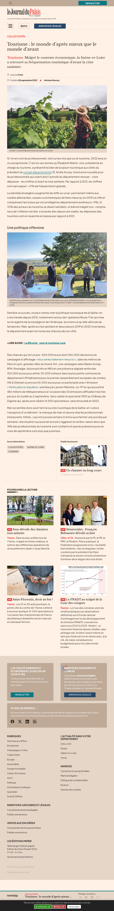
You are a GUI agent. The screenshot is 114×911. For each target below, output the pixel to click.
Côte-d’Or (66, 743)
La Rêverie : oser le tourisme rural (44, 343)
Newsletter (93, 3)
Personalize (74, 907)
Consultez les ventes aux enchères (24, 827)
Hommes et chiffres (17, 741)
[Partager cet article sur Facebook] (86, 897)
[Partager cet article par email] (98, 897)
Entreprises (13, 745)
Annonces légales (80, 694)
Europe (11, 759)
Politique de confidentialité (74, 780)
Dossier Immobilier (16, 768)
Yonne (64, 757)
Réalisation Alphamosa (18, 872)
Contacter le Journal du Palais (75, 771)
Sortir (10, 777)
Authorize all (43, 906)
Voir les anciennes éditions (20, 856)
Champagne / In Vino (17, 750)
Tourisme (13, 451)
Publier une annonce (17, 814)
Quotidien (12, 791)
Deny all (60, 906)
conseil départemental (37, 172)
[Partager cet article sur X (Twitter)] (80, 897)
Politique (11, 782)
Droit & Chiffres (14, 796)
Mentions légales (69, 775)
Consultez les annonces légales (22, 809)
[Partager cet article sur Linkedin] (92, 897)
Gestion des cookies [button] (71, 789)
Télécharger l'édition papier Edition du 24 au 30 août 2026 (22, 849)
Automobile (13, 764)
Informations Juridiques (18, 787)
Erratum (65, 785)
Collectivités (16, 36)
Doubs (64, 748)
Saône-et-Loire (35, 447)
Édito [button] (24, 26)
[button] (10, 26)
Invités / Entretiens (16, 773)
